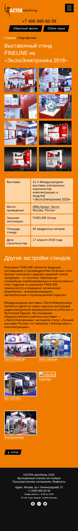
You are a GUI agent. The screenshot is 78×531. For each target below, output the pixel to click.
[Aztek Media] (20, 10)
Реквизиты (58, 481)
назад (14, 452)
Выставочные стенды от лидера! (39, 478)
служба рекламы (49, 497)
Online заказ (56, 28)
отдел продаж (34, 497)
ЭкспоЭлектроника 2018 (51, 199)
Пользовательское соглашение (32, 481)
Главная (10, 38)
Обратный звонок (25, 28)
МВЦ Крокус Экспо (46, 206)
